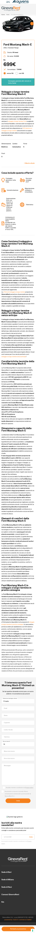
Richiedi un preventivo (18, 929)
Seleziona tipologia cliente (10, 698)
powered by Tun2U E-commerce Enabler (18, 919)
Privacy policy (29, 787)
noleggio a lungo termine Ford (17, 121)
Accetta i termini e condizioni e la (19, 787)
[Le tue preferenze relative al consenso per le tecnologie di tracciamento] (32, 930)
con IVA (21, 73)
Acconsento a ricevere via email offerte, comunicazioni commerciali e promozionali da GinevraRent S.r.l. (18, 794)
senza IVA (10, 73)
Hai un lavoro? (6, 741)
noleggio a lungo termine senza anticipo (13, 356)
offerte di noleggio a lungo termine (14, 292)
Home (3, 14)
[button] (32, 23)
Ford (8, 14)
